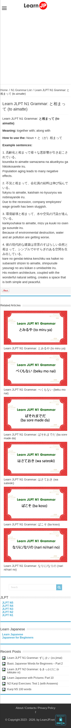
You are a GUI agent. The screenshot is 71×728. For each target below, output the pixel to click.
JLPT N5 (7, 602)
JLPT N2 (7, 612)
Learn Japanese (12, 634)
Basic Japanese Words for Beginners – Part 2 (35, 663)
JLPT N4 (7, 605)
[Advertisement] (35, 48)
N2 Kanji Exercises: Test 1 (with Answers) (32, 683)
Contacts (30, 707)
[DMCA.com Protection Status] (60, 719)
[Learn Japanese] (35, 5)
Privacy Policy (46, 707)
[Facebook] (35, 712)
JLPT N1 (7, 615)
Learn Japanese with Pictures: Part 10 (30, 677)
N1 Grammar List (21, 90)
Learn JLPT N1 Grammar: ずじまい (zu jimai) (34, 657)
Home (4, 90)
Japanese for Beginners (17, 637)
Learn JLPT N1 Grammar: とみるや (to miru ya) (34, 348)
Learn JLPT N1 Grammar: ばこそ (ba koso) (32, 524)
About (19, 707)
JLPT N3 (7, 608)
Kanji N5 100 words (19, 689)
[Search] (59, 587)
